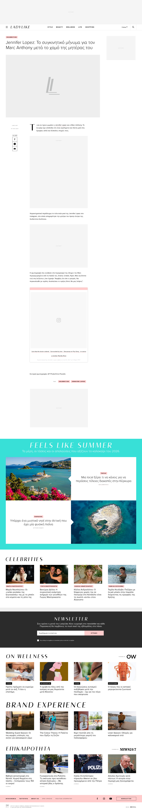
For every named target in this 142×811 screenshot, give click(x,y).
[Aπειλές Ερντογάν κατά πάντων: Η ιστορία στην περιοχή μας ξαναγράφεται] (122, 763)
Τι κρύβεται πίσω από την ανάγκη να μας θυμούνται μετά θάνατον (52, 689)
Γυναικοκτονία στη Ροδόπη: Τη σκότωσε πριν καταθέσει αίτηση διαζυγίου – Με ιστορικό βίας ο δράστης (53, 779)
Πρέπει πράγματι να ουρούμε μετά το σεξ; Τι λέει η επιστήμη (20, 689)
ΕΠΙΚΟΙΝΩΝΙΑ (11, 799)
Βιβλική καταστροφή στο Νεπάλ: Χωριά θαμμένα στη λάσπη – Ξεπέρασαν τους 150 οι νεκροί (20, 779)
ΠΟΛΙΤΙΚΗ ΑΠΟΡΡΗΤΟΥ (64, 798)
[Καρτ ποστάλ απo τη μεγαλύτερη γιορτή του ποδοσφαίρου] (88, 720)
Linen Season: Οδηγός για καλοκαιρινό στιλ (120, 734)
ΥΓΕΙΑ (9, 683)
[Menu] (7, 27)
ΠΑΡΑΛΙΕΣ (38, 516)
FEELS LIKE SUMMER (71, 445)
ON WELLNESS (27, 656)
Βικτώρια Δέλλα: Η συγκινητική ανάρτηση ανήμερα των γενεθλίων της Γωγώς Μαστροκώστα (53, 593)
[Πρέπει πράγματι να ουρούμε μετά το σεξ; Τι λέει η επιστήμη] (20, 671)
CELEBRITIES (12, 37)
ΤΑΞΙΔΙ (103, 473)
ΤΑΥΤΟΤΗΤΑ (23, 799)
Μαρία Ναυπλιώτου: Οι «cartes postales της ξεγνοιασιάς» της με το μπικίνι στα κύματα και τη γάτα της (20, 593)
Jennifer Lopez (60, 125)
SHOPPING (89, 27)
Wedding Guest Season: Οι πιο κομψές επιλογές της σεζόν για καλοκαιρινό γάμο (19, 735)
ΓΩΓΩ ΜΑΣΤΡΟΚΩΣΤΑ (49, 586)
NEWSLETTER (126, 799)
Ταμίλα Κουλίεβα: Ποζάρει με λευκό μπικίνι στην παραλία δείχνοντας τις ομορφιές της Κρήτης (121, 593)
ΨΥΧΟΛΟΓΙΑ (45, 683)
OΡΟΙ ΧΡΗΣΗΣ (47, 798)
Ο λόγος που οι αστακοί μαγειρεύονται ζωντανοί (119, 688)
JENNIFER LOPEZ (78, 381)
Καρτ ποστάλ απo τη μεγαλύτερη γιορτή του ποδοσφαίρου (85, 735)
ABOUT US (35, 799)
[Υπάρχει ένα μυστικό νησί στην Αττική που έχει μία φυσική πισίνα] (103, 522)
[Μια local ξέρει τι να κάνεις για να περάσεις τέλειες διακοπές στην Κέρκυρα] (38, 478)
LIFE (80, 27)
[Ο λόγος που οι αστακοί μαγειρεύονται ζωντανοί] (122, 671)
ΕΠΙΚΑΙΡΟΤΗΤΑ (28, 749)
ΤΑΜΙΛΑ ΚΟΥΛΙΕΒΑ (116, 586)
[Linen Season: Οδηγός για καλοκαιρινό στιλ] (122, 720)
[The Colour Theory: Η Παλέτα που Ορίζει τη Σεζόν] (54, 720)
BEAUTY (59, 27)
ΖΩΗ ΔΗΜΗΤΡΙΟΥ (103, 484)
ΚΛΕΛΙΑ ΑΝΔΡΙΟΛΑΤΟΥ (84, 586)
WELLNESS (70, 27)
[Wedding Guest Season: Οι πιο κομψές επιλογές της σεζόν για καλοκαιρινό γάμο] (20, 720)
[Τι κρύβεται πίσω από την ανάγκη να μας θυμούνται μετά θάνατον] (54, 671)
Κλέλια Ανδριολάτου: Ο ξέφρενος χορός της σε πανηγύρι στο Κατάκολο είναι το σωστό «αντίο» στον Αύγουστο (87, 594)
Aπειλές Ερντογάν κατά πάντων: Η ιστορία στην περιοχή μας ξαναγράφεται (121, 778)
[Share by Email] (14, 148)
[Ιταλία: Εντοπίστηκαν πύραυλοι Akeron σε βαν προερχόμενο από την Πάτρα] (88, 763)
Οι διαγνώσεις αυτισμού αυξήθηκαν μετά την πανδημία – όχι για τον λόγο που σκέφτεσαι (87, 690)
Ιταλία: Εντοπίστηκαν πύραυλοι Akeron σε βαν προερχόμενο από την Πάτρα (88, 778)
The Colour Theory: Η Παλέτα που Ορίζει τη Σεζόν (54, 734)
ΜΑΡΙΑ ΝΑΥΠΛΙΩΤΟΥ (15, 586)
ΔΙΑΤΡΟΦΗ (113, 683)
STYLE (50, 27)
